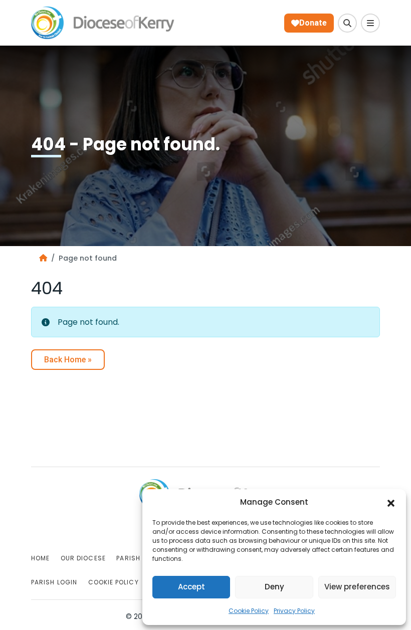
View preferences (357, 586)
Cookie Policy (249, 610)
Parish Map (136, 558)
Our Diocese (83, 558)
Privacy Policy (294, 610)
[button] (391, 503)
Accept (191, 586)
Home (40, 558)
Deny (274, 586)
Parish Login (54, 582)
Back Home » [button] (68, 359)
